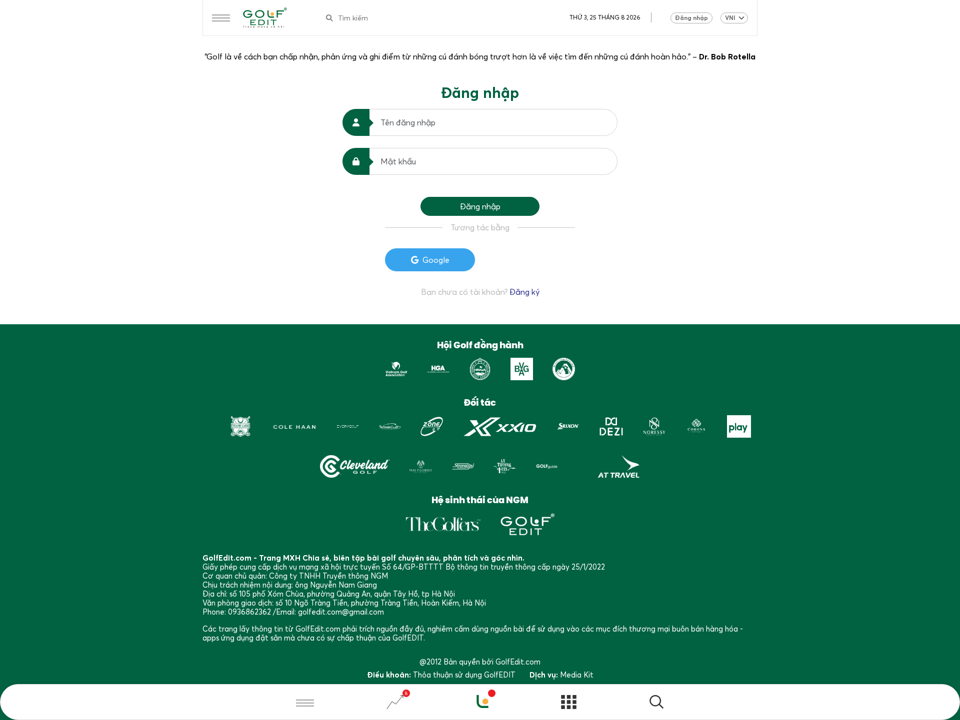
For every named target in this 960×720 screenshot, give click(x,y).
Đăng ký (525, 292)
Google (436, 260)
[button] (656, 703)
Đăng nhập (691, 17)
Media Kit (577, 674)
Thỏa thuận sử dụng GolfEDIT (464, 674)
